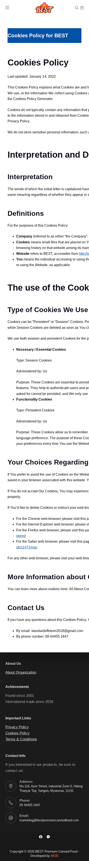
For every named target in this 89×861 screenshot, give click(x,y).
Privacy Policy (17, 727)
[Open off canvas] (7, 8)
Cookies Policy (17, 733)
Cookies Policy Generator (32, 99)
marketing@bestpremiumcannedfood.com (49, 820)
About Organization (20, 672)
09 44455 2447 (29, 805)
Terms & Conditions (21, 739)
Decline (54, 856)
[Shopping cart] (82, 7)
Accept (34, 856)
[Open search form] (76, 7)
